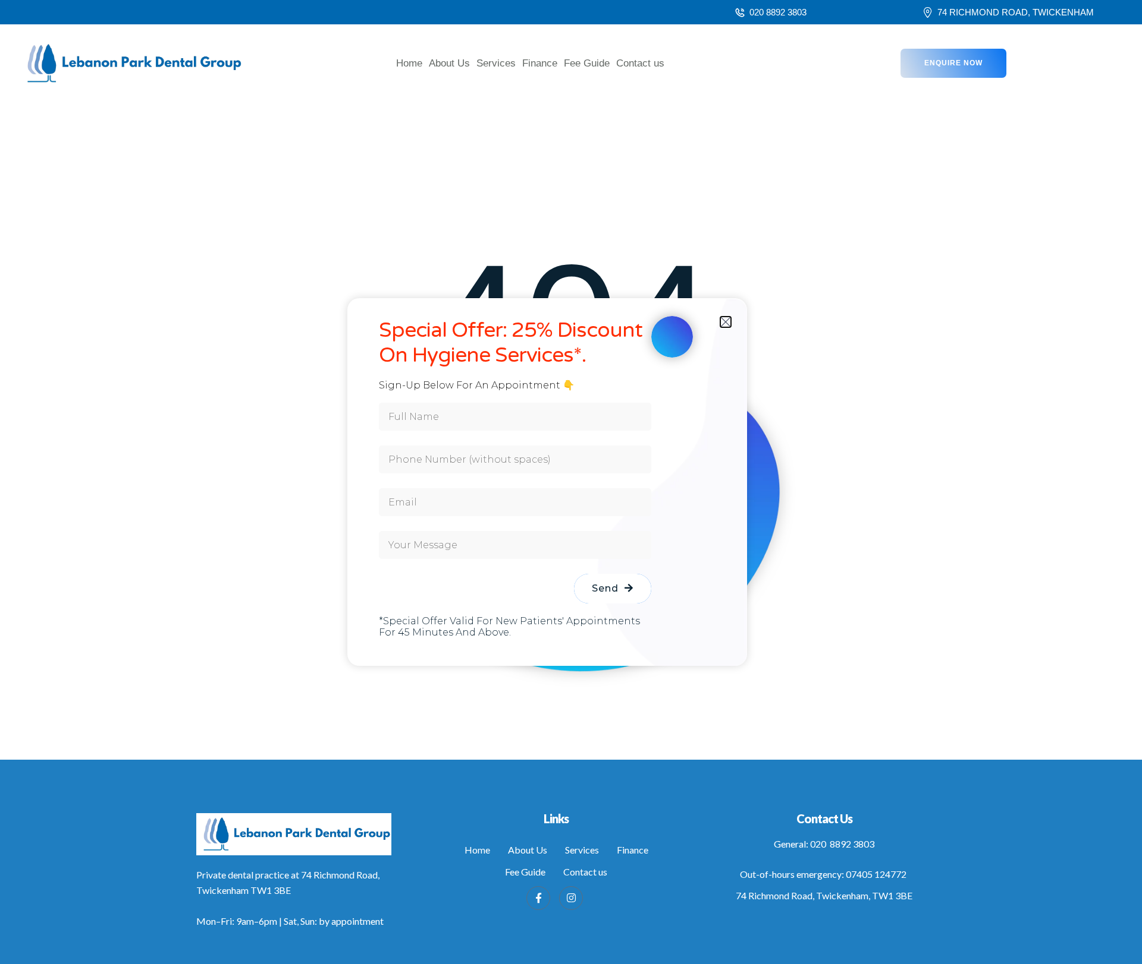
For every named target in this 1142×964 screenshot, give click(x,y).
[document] (571, 482)
